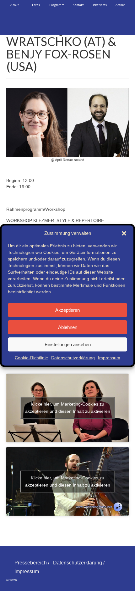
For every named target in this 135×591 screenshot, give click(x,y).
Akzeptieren (67, 310)
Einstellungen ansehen (68, 344)
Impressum (109, 357)
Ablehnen (67, 327)
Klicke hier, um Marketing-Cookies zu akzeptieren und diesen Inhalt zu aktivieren (67, 408)
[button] (124, 233)
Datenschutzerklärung (73, 357)
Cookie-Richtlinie (31, 357)
